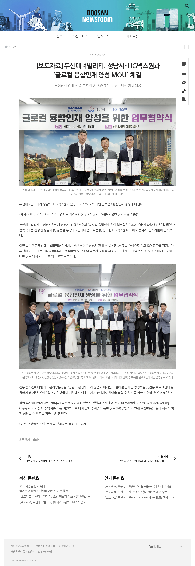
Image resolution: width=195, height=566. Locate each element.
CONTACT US (67, 546)
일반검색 (187, 6)
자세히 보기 (55, 489)
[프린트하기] (183, 99)
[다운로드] (183, 73)
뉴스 (59, 36)
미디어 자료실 (129, 36)
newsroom (97, 15)
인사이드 (104, 36)
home (6, 46)
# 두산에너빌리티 (29, 440)
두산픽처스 (80, 36)
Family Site (154, 546)
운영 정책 (44, 546)
